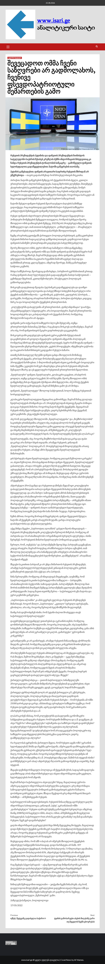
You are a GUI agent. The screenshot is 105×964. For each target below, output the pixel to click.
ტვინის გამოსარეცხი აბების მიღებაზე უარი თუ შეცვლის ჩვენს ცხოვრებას (74, 918)
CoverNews (66, 960)
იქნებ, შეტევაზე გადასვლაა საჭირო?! (28, 917)
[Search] (96, 46)
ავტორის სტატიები (14, 58)
